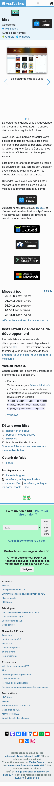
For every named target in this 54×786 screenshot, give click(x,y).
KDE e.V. (6, 701)
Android (9, 36)
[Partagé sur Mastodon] (12, 732)
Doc (18, 483)
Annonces (7, 635)
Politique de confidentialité (15, 683)
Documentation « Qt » (12, 616)
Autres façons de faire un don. (27, 540)
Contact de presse (11, 647)
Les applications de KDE (13, 589)
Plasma (5, 585)
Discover (40, 208)
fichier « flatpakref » (40, 385)
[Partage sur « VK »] (27, 739)
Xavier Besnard (37, 762)
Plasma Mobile (9, 598)
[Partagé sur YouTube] (47, 732)
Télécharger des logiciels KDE (16, 674)
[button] (25, 119)
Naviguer (27, 569)
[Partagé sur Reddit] (35, 732)
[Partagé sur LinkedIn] (30, 732)
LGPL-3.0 (11, 438)
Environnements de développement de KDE (23, 594)
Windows (24, 36)
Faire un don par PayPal (46, 527)
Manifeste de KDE (10, 714)
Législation (32, 777)
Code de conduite (11, 678)
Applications (12, 4)
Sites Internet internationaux (15, 718)
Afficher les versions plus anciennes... (24, 320)
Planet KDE (7, 643)
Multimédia (11, 28)
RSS (47, 291)
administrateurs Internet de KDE (23, 756)
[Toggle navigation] (37, 3)
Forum (10, 462)
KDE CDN (18, 347)
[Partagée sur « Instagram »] (33, 739)
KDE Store (7, 697)
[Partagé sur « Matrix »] (7, 732)
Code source (8, 625)
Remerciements (10, 656)
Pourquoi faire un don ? (32, 512)
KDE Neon (7, 602)
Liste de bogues (15, 475)
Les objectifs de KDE (12, 620)
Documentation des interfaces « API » (20, 612)
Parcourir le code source (20, 434)
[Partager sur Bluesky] (18, 732)
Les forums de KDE (11, 639)
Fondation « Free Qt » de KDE (16, 705)
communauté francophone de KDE (24, 765)
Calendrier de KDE (11, 710)
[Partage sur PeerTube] (21, 739)
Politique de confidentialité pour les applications (25, 687)
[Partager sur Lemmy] (41, 732)
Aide (4, 670)
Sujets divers (8, 651)
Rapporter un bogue (18, 430)
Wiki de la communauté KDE (15, 666)
